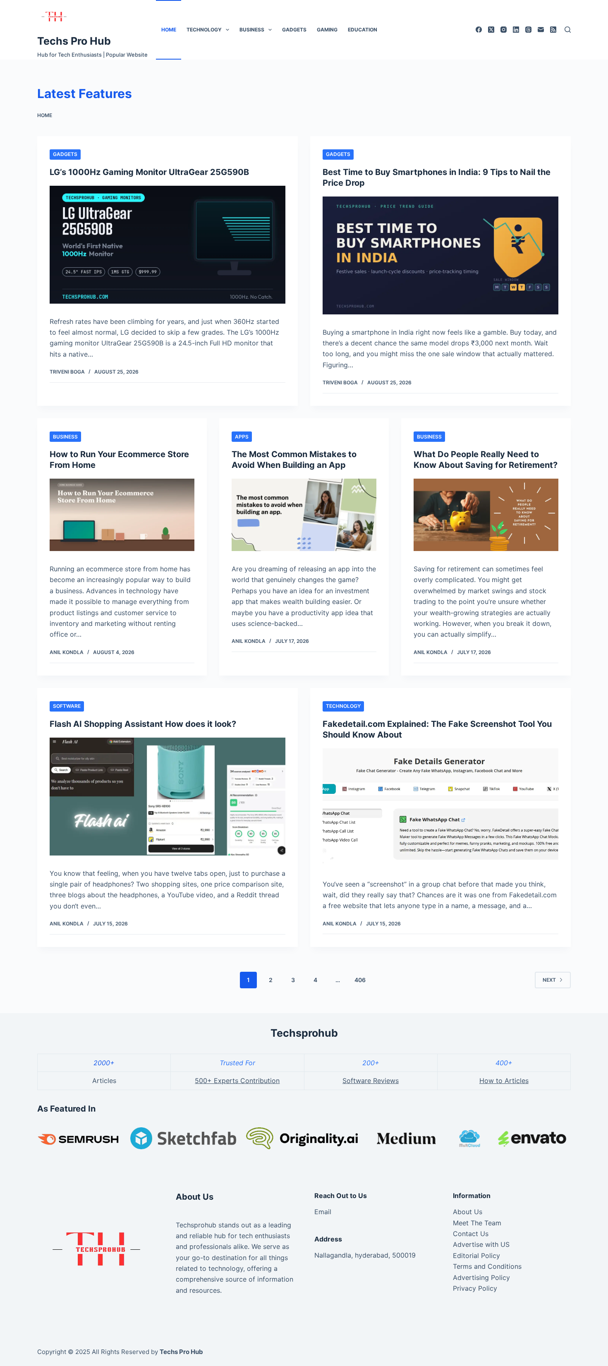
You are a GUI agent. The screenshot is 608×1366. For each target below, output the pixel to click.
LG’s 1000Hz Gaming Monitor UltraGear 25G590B (149, 172)
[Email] (541, 29)
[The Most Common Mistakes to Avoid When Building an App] (304, 515)
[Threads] (528, 29)
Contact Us (470, 1233)
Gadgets (294, 29)
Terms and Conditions (487, 1266)
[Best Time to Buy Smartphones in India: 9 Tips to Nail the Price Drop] (440, 255)
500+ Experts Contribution (237, 1080)
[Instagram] (503, 29)
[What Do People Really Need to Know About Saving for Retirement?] (486, 515)
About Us (467, 1212)
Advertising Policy (481, 1277)
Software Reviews (370, 1080)
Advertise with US (481, 1244)
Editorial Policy (476, 1255)
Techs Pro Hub (74, 41)
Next (549, 980)
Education (362, 29)
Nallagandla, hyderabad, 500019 (365, 1255)
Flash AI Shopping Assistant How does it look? (143, 724)
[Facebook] (479, 29)
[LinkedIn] (516, 29)
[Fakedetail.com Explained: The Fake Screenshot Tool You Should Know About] (440, 807)
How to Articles (504, 1080)
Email (322, 1212)
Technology (204, 29)
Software (67, 706)
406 (360, 979)
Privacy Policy (475, 1288)
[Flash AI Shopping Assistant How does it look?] (167, 797)
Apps (242, 437)
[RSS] (553, 29)
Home (168, 29)
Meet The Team (477, 1223)
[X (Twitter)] (491, 29)
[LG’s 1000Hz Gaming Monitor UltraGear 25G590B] (167, 245)
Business (251, 29)
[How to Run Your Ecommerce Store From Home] (122, 515)
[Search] (568, 29)
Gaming (327, 29)
